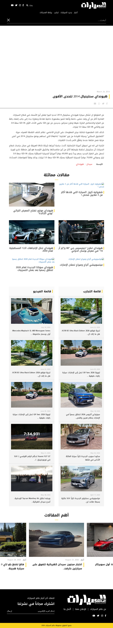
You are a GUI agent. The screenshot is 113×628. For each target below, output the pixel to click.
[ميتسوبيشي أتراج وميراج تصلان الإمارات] (81, 259)
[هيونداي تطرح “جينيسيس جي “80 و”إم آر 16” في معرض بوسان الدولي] (81, 232)
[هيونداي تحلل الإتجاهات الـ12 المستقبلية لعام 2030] (31, 232)
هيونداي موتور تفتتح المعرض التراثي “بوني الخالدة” (33, 212)
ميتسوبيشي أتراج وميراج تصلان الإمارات (81, 264)
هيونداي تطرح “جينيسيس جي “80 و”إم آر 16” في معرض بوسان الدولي (81, 249)
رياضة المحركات (46, 12)
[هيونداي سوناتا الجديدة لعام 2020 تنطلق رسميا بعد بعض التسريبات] (31, 260)
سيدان (89, 164)
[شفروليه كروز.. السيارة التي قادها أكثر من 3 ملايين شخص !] (81, 185)
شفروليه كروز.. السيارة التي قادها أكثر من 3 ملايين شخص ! (82, 193)
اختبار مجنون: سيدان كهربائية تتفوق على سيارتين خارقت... (57, 566)
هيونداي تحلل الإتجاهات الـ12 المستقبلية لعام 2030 (31, 249)
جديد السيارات (66, 12)
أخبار (76, 12)
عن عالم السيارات (98, 609)
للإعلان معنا (80, 609)
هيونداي (80, 164)
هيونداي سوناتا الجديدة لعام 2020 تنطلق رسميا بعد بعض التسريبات (34, 268)
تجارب (56, 12)
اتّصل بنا (67, 609)
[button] (99, 541)
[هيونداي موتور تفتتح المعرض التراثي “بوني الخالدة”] (31, 195)
